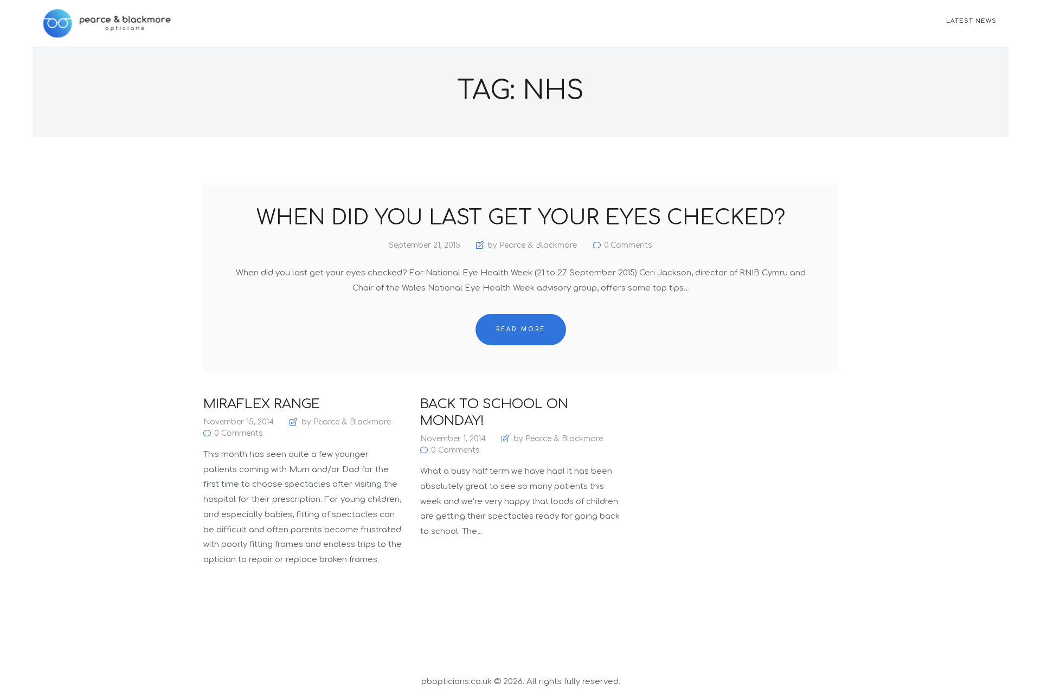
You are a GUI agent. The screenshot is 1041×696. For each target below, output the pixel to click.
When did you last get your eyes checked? (520, 218)
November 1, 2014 (453, 439)
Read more (520, 329)
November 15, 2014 (238, 422)
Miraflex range (261, 404)
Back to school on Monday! (494, 412)
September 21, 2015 (424, 245)
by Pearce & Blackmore (532, 245)
